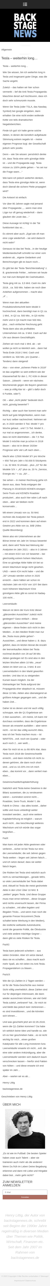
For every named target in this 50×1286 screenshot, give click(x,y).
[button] (25, 4)
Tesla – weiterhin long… (19, 58)
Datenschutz (30, 1281)
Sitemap (44, 1276)
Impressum (19, 1281)
